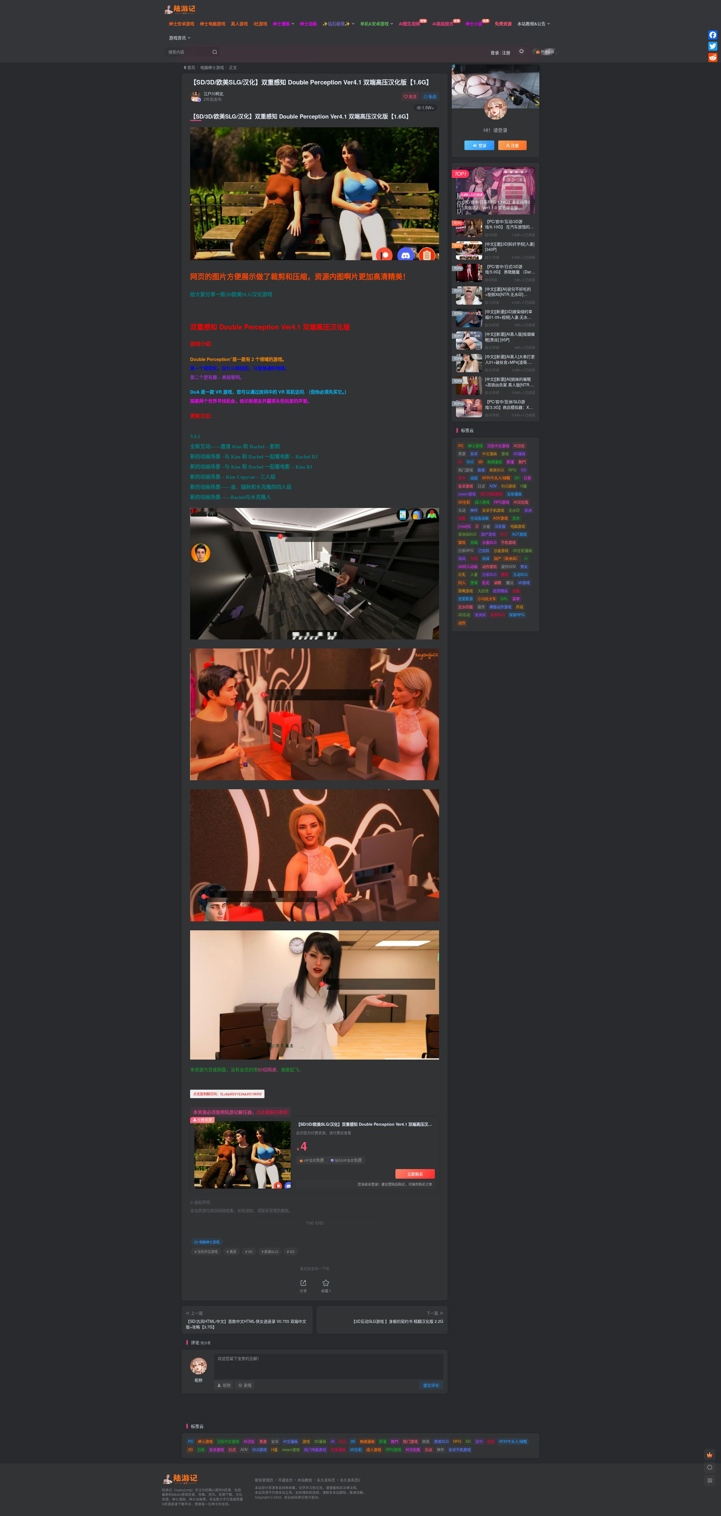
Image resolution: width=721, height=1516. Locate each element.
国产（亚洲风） (507, 558)
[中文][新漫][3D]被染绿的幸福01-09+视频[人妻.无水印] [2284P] (509, 317)
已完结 (483, 550)
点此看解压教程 (272, 1112)
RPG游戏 (501, 502)
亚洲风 (480, 614)
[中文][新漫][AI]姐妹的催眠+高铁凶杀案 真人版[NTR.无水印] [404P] (509, 384)
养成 (519, 606)
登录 (495, 52)
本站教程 (304, 1479)
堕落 (474, 582)
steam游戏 (467, 493)
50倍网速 (267, 1069)
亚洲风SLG (467, 534)
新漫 (510, 461)
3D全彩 (464, 502)
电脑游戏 (517, 526)
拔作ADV (508, 566)
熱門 (522, 461)
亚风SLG (497, 614)
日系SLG (489, 574)
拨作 (481, 606)
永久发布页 (326, 1479)
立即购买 (415, 1174)
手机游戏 (508, 542)
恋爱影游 (465, 598)
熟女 (524, 566)
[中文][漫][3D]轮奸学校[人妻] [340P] (510, 246)
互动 (462, 510)
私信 (433, 96)
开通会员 (547, 51)
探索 (462, 518)
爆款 (504, 574)
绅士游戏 (475, 445)
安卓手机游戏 (493, 510)
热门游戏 (465, 469)
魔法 (509, 582)
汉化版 (500, 526)
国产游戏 (488, 534)
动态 (474, 477)
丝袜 (485, 558)
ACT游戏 (519, 534)
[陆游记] (180, 8)
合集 (516, 590)
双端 (474, 542)
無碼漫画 (494, 461)
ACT (504, 534)
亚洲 (528, 510)
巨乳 (462, 574)
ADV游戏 (500, 518)
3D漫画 (519, 453)
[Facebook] (712, 35)
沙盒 (486, 526)
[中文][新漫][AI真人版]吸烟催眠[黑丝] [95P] (510, 336)
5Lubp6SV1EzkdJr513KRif (227, 1093)
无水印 (514, 510)
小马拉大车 (487, 598)
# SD (291, 1251)
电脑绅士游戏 (212, 67)
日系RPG (465, 550)
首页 (190, 67)
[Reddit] (712, 57)
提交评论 (431, 1385)
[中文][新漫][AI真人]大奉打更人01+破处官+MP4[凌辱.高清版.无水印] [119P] (510, 362)
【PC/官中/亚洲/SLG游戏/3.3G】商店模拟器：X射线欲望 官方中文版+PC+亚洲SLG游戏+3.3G (509, 410)
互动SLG (520, 574)
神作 (474, 510)
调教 (497, 582)
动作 (462, 622)
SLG (470, 461)
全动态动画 (479, 518)
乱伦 (485, 582)
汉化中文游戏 (498, 445)
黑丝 (516, 518)
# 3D (249, 1251)
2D (517, 477)
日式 (481, 486)
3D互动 (464, 614)
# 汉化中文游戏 (206, 1251)
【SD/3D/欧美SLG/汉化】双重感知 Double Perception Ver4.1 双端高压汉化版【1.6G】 (311, 81)
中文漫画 (489, 453)
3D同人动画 (467, 566)
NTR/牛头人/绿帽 (496, 477)
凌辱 (516, 598)
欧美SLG (496, 469)
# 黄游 (231, 1251)
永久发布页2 (350, 1479)
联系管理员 (264, 1479)
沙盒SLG (489, 542)
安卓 (474, 453)
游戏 (505, 453)
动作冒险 (489, 566)
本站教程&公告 (531, 23)
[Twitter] (712, 46)
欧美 (481, 469)
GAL (504, 598)
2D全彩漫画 (522, 550)
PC (460, 445)
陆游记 (299, 1497)
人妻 (474, 574)
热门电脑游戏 (491, 493)
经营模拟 (500, 590)
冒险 (462, 542)
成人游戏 (482, 502)
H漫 (523, 486)
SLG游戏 (508, 486)
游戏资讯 (177, 38)
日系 (527, 477)
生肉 (474, 558)
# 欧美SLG (270, 1251)
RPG (512, 469)
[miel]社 (464, 526)
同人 (462, 582)
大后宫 (483, 590)
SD (523, 469)
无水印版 (465, 606)
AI (460, 461)
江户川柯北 (213, 93)
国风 (462, 558)
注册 (506, 52)
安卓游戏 (465, 486)
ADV (493, 486)
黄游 (462, 453)
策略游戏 (465, 590)
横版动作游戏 (500, 606)
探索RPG (516, 614)
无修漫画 (514, 493)
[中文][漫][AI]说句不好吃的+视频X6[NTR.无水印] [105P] (508, 294)
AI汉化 (519, 445)
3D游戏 (524, 582)
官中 (462, 477)
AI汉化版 (521, 502)
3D (480, 461)
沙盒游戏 (501, 550)
